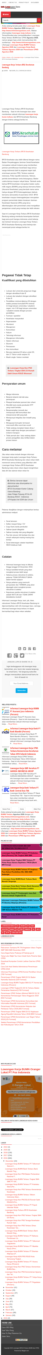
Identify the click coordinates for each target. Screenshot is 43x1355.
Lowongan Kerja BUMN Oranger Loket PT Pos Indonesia (20, 1071)
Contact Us (12, 2)
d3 (17, 70)
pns (21, 929)
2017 (5, 1155)
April (7, 1307)
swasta (27, 929)
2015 (5, 1318)
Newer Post (6, 809)
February (9, 1312)
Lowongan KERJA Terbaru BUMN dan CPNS (26, 1348)
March (8, 1310)
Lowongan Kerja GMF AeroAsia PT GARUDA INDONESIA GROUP (24, 770)
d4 (33, 929)
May (7, 1304)
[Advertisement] (22, 90)
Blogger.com (25, 1350)
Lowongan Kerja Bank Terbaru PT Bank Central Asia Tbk (24, 789)
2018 (5, 1152)
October (9, 1290)
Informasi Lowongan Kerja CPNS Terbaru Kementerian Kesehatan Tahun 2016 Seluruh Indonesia (24, 751)
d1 (3, 932)
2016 (5, 1158)
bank (12, 929)
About (4, 2)
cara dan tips (16, 932)
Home (22, 809)
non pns (5, 929)
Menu (6, 14)
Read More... (13, 724)
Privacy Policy (24, 2)
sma (32, 926)
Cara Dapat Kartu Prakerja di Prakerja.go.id (17, 953)
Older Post (37, 809)
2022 (5, 1147)
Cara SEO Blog (7, 1327)
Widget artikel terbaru (36, 940)
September (10, 1293)
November (9, 1287)
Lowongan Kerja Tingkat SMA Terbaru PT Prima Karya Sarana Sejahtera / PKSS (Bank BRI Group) (19, 862)
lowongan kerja (24, 70)
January (9, 1315)
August (8, 1296)
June (7, 1301)
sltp (7, 932)
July (7, 1299)
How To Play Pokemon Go (12, 1333)
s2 (17, 929)
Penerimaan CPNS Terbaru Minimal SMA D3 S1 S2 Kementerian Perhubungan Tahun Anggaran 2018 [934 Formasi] (20, 995)
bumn (13, 70)
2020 (5, 1150)
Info (38, 929)
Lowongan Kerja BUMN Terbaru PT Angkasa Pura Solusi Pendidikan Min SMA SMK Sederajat (20, 872)
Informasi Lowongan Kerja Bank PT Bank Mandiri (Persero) (25, 730)
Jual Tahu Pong (8, 1330)
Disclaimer (35, 2)
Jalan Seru (6, 1336)
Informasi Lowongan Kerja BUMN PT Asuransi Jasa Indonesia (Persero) (24, 711)
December (9, 1161)
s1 (18, 926)
